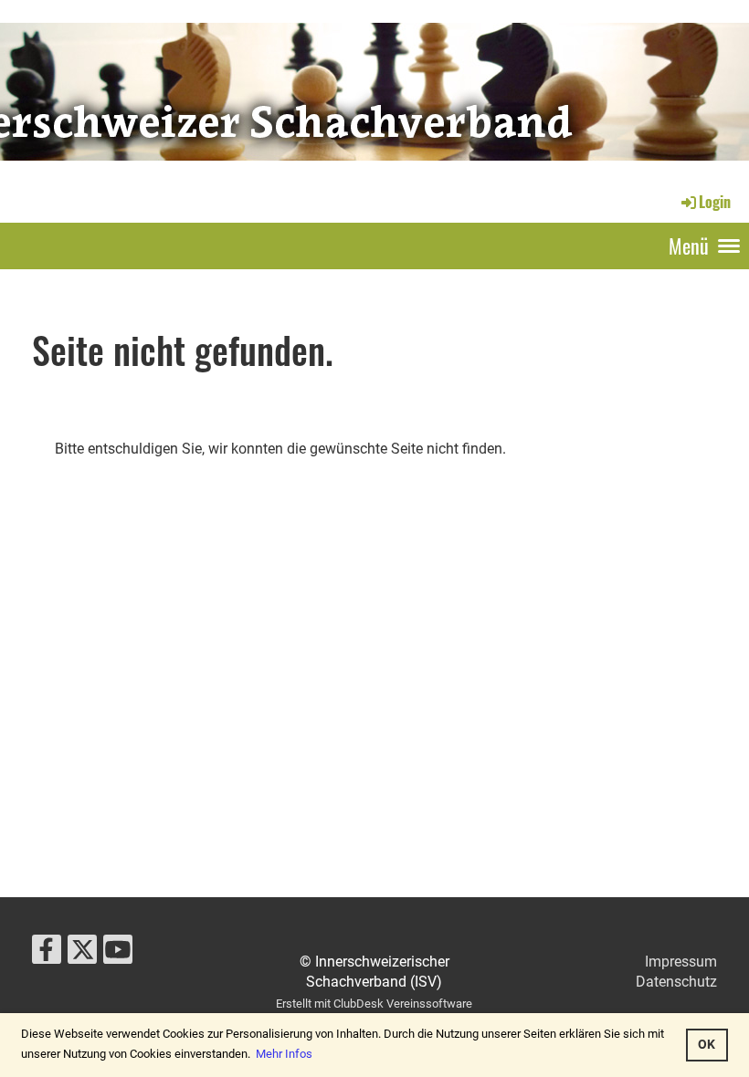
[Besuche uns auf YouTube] (117, 953)
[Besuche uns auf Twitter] (82, 953)
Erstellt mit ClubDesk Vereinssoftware (374, 1003)
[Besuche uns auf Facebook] (46, 953)
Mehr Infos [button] (284, 1054)
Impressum (681, 961)
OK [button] (706, 1044)
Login (715, 202)
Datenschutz (676, 981)
